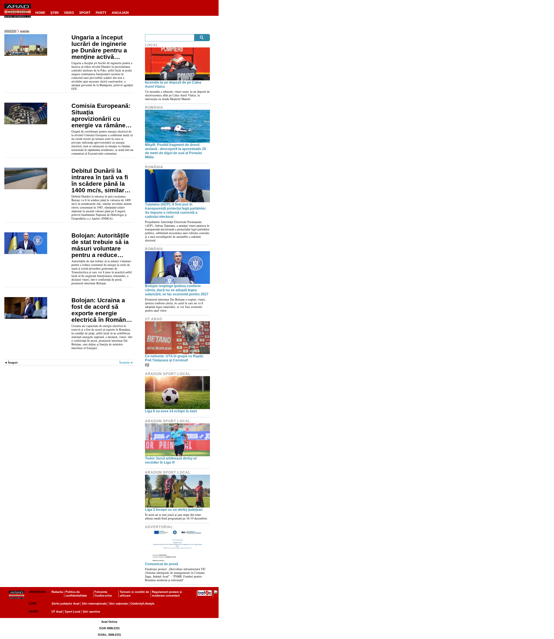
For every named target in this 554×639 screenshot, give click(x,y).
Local (151, 45)
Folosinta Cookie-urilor (103, 593)
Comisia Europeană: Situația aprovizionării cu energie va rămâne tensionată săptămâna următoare (100, 116)
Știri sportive (91, 611)
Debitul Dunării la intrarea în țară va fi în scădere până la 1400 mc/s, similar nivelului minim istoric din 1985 (99, 181)
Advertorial (159, 527)
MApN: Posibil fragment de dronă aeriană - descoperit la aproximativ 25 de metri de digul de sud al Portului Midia (175, 151)
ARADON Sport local (167, 374)
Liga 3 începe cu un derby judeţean (174, 509)
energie (24, 31)
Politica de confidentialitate (76, 593)
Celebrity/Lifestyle (142, 603)
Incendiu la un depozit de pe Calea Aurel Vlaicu (173, 84)
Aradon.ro (37, 592)
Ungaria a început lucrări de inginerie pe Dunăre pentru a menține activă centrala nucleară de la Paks (101, 47)
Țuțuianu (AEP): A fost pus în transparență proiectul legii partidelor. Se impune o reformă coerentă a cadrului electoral (175, 210)
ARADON (10, 31)
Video (69, 13)
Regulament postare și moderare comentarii (167, 593)
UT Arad (153, 319)
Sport (84, 13)
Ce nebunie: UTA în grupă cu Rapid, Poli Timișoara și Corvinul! (174, 358)
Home (40, 13)
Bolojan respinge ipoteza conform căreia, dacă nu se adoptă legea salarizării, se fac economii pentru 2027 (176, 290)
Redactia (57, 592)
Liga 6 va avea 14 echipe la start (171, 411)
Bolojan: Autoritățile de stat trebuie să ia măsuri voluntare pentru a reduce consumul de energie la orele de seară (102, 245)
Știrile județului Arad (65, 603)
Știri (32, 603)
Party (101, 13)
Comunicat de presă (161, 564)
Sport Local (72, 611)
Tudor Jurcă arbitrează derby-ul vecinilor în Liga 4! (170, 460)
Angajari (120, 13)
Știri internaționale (94, 603)
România (154, 107)
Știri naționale (118, 603)
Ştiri (54, 13)
